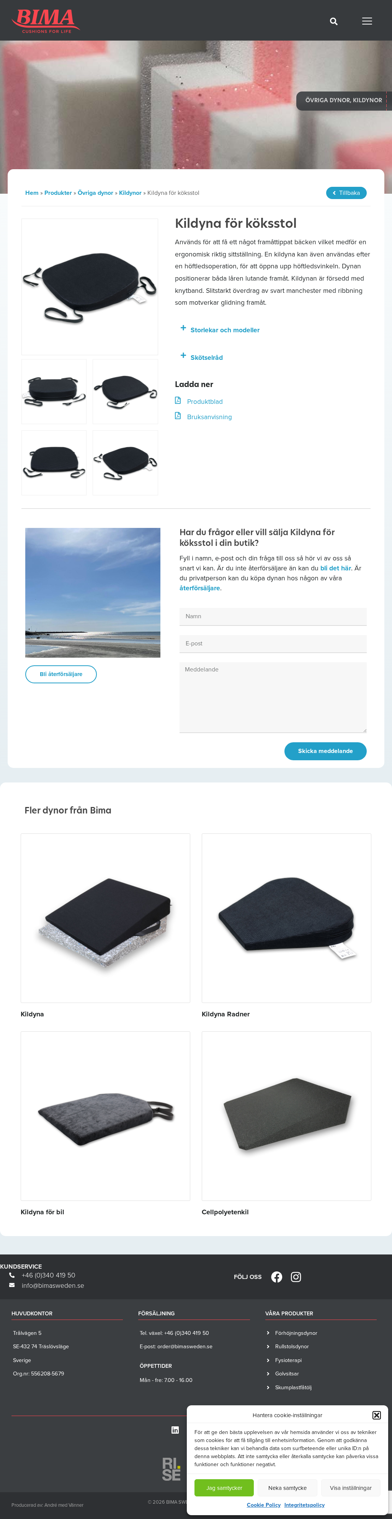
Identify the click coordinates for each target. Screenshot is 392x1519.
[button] (377, 1415)
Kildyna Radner (226, 1014)
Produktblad (205, 402)
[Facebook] (277, 1277)
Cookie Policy (264, 1505)
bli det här (335, 568)
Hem (32, 192)
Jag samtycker (224, 1488)
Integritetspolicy (304, 1505)
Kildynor (130, 192)
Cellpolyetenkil (225, 1212)
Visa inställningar (351, 1488)
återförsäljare (200, 588)
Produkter (58, 192)
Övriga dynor (95, 192)
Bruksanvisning (209, 417)
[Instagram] (296, 1277)
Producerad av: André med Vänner (47, 1505)
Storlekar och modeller (225, 330)
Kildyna (32, 1014)
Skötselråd (207, 358)
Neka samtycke (287, 1488)
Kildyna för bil (42, 1212)
